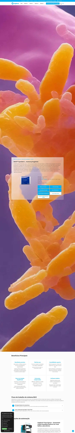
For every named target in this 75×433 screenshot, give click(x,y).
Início (21, 3)
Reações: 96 (40, 181)
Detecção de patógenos (26, 159)
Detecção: (39, 176)
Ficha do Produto (56, 186)
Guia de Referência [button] (55, 190)
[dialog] (7, 422)
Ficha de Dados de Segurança (43, 193)
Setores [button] (31, 3)
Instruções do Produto (43, 190)
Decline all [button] (10, 428)
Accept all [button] (4, 428)
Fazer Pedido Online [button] (55, 193)
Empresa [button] (36, 3)
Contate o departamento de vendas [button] (43, 197)
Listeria (32, 159)
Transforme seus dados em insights (53, 3)
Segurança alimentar (17, 159)
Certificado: (39, 179)
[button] (63, 3)
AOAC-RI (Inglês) (45, 179)
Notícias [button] (41, 3)
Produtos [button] (25, 3)
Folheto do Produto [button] (43, 186)
